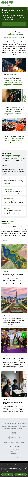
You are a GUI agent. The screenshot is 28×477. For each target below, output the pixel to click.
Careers (17, 442)
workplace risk (19, 80)
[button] (14, 471)
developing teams (8, 113)
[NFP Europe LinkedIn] (13, 433)
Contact (22, 442)
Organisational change (14, 455)
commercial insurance (9, 80)
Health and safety (14, 453)
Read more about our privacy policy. (14, 469)
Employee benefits (14, 451)
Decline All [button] (20, 474)
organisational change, (10, 82)
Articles (5, 240)
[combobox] (24, 464)
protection (14, 138)
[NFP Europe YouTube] (15, 433)
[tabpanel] (14, 328)
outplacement (7, 144)
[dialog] (14, 470)
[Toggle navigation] (25, 3)
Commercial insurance (14, 449)
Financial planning (14, 457)
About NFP (6, 442)
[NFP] (7, 3)
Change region (14, 437)
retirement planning (14, 140)
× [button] (26, 464)
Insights (12, 442)
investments (7, 138)
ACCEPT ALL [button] (7, 474)
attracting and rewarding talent (12, 111)
